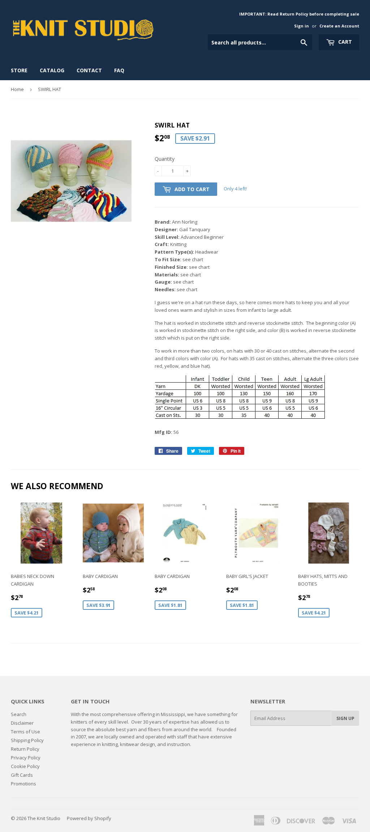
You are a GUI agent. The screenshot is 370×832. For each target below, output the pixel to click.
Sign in (301, 26)
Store (19, 70)
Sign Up (345, 718)
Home (17, 89)
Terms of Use (25, 731)
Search (18, 714)
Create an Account (339, 26)
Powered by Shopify (89, 818)
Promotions (23, 783)
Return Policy (25, 749)
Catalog (52, 70)
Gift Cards (22, 775)
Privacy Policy (25, 757)
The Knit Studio (43, 818)
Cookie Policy (25, 766)
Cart (344, 41)
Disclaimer (22, 723)
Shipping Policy (27, 740)
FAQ (119, 70)
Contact (89, 70)
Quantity (165, 158)
